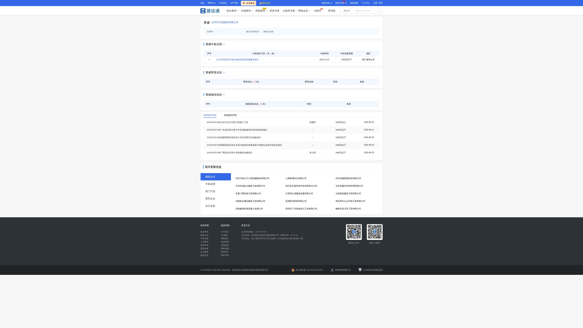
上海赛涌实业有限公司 (296, 178)
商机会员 (266, 3)
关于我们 (225, 232)
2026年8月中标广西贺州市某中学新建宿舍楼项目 (229, 153)
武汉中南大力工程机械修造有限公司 (252, 178)
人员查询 (204, 242)
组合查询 (231, 10)
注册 (375, 3)
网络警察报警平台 (343, 270)
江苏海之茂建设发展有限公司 (299, 193)
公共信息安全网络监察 (373, 270)
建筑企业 (204, 235)
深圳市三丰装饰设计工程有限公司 (301, 209)
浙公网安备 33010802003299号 (309, 270)
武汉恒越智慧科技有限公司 (348, 178)
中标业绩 (204, 238)
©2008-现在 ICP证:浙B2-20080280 (215, 270)
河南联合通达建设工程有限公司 (250, 201)
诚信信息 (204, 255)
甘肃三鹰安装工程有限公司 (248, 193)
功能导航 (325, 3)
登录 (381, 3)
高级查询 (260, 10)
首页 (202, 3)
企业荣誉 (204, 252)
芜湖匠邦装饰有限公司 (296, 201)
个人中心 (366, 3)
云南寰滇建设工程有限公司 (348, 193)
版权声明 (225, 255)
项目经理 (204, 245)
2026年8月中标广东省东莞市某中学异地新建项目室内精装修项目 (237, 130)
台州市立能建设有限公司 (224, 22)
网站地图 (225, 248)
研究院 (331, 10)
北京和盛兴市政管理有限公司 (349, 186)
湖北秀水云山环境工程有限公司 (350, 201)
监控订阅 (339, 3)
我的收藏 (354, 3)
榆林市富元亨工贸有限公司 (348, 209)
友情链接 (225, 245)
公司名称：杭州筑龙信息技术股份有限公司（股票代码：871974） (270, 235)
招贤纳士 (225, 238)
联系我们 (225, 252)
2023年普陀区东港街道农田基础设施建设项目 (237, 59)
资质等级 (204, 248)
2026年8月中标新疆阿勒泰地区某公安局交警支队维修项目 (234, 137)
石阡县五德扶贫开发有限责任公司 (301, 186)
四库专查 (274, 10)
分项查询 (246, 10)
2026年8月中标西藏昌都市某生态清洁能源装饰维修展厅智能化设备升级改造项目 (244, 145)
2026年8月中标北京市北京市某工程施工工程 (227, 122)
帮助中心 (212, 3)
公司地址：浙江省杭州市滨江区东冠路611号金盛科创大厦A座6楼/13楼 (272, 238)
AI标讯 (317, 10)
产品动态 (223, 3)
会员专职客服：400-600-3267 (254, 232)
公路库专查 (289, 10)
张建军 (312, 122)
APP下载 (234, 3)
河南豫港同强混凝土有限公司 (249, 209)
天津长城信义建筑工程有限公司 (250, 186)
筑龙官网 (225, 242)
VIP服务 (224, 235)
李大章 (312, 153)
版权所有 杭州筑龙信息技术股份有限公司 (250, 270)
